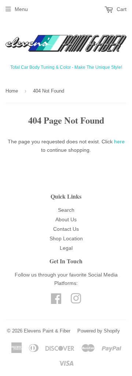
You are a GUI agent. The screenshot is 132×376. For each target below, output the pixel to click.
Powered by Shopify (98, 331)
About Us (66, 219)
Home (12, 91)
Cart (120, 9)
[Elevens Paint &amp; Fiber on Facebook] (56, 301)
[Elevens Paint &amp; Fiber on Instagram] (75, 301)
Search (66, 210)
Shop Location (66, 238)
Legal (66, 248)
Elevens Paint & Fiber (47, 331)
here (119, 141)
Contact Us (66, 229)
